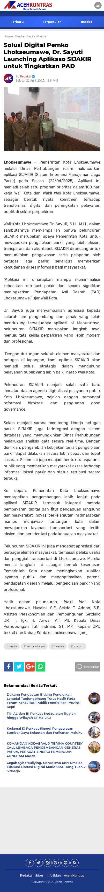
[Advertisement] (52, 819)
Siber (39, 875)
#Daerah (58, 646)
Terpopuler (52, 22)
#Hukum (77, 646)
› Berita (19, 36)
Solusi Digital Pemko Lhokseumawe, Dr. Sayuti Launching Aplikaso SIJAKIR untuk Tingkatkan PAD (47, 55)
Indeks (86, 22)
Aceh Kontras (74, 875)
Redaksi (26, 875)
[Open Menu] (98, 5)
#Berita (12, 646)
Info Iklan (53, 875)
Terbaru (17, 22)
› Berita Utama (35, 36)
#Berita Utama (34, 646)
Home (8, 36)
